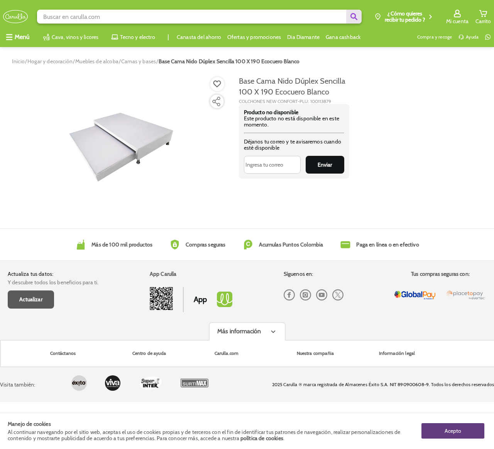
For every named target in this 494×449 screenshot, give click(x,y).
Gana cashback (343, 37)
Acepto (453, 430)
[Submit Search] (354, 17)
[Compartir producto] (216, 101)
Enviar (325, 164)
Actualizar (30, 299)
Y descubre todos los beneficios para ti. (53, 282)
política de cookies (261, 438)
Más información (239, 331)
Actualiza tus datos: (30, 274)
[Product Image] (120, 143)
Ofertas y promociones (254, 37)
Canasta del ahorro (199, 37)
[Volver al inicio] (15, 17)
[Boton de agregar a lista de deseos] (217, 84)
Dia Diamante (303, 37)
